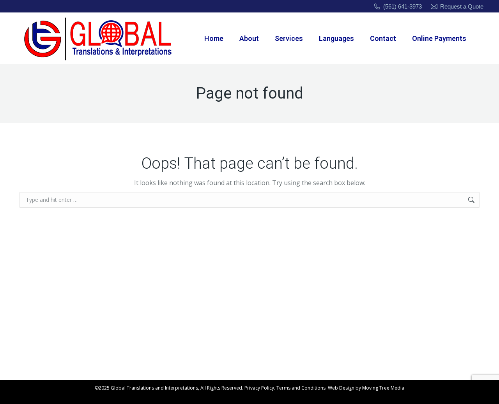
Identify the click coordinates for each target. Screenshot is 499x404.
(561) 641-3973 (402, 6)
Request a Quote (461, 6)
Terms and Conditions (301, 388)
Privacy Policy (259, 388)
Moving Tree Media (383, 388)
